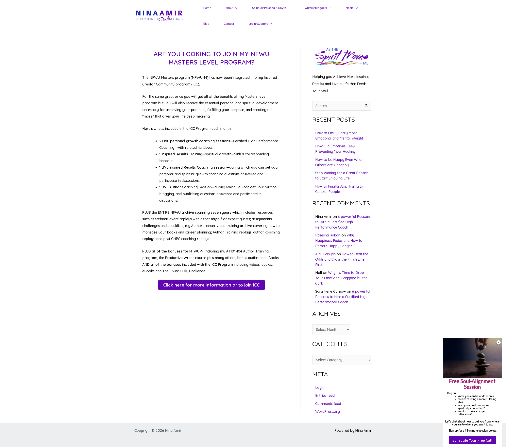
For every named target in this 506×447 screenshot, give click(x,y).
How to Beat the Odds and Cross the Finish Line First (341, 259)
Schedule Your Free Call (472, 440)
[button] (235, 8)
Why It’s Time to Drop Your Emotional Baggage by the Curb (341, 278)
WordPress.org (327, 411)
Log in (320, 387)
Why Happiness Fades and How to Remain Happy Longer (338, 240)
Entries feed (325, 395)
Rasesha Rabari (328, 235)
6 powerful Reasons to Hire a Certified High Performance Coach (343, 222)
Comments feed (328, 403)
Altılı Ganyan (325, 254)
